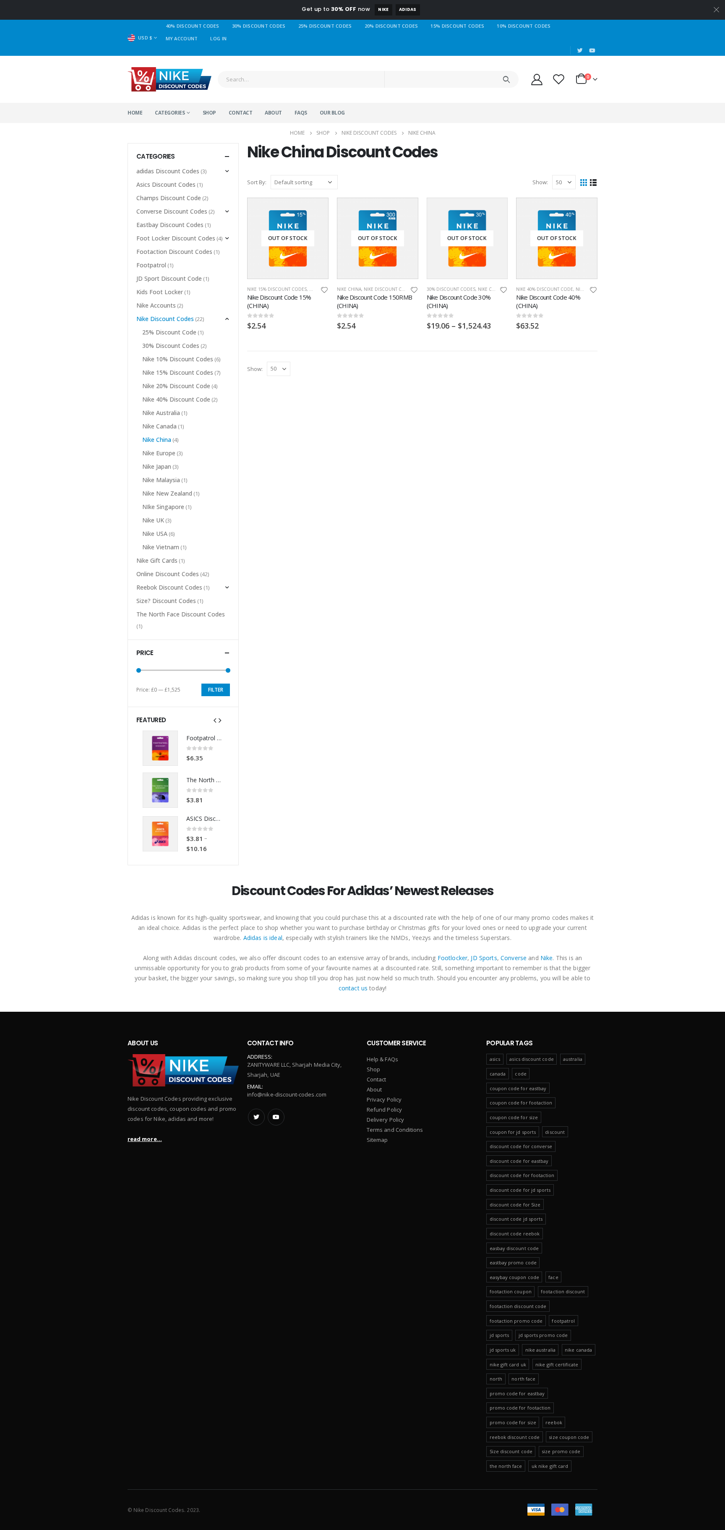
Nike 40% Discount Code (544, 289)
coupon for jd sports (513, 1132)
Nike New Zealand (167, 493)
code (520, 1073)
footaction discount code (518, 1306)
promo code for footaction (520, 1408)
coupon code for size (514, 1117)
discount (555, 1132)
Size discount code (511, 1451)
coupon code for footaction (521, 1102)
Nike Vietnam (160, 547)
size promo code (561, 1451)
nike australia (540, 1350)
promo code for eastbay (517, 1393)
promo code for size (513, 1422)
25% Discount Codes (325, 26)
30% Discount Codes (259, 26)
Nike (383, 9)
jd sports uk (503, 1350)
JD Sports (484, 958)
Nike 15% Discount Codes (277, 289)
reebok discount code (515, 1437)
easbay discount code (514, 1248)
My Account (182, 38)
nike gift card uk (508, 1364)
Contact (241, 112)
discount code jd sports (516, 1219)
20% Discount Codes (391, 26)
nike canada (578, 1350)
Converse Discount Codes (171, 211)
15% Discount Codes (457, 26)
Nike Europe (158, 453)
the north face (506, 1466)
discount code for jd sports (520, 1190)
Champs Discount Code (168, 198)
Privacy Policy (384, 1099)
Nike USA (154, 534)
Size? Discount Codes (166, 601)
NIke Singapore (163, 507)
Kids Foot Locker (159, 292)
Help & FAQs (382, 1059)
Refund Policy (384, 1109)
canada (498, 1073)
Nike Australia (161, 413)
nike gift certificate (556, 1364)
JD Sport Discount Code (169, 278)
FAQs (301, 112)
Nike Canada (159, 426)
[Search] (506, 79)
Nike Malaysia (161, 480)
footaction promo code (516, 1321)
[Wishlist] (559, 79)
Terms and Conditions (395, 1129)
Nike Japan (156, 466)
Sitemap (377, 1140)
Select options (493, 211)
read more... (145, 1139)
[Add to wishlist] (324, 289)
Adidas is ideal (262, 938)
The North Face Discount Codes (180, 614)
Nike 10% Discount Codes (177, 359)
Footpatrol (151, 265)
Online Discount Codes (167, 574)
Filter (215, 689)
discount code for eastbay (519, 1161)
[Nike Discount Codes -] (169, 79)
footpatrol (563, 1321)
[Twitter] (580, 50)
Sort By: (256, 182)
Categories (170, 112)
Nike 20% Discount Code (176, 386)
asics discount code (531, 1059)
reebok (553, 1422)
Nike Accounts (156, 305)
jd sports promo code (543, 1335)
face (553, 1277)
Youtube (276, 1117)
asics (495, 1059)
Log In (218, 38)
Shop (209, 112)
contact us (353, 988)
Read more (314, 211)
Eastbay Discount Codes (169, 225)
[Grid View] (584, 182)
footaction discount (563, 1291)
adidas (408, 9)
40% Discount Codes (192, 26)
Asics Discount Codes (166, 184)
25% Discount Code (169, 332)
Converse (514, 958)
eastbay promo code (513, 1262)
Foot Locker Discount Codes (175, 238)
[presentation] (215, 719)
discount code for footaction (522, 1175)
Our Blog (332, 112)
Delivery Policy (385, 1119)
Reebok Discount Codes (169, 587)
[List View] (593, 182)
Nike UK (153, 520)
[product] (160, 748)
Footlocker (452, 958)
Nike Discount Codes (389, 289)
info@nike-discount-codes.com (286, 1094)
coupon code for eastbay (518, 1088)
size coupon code (569, 1437)
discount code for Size (515, 1204)
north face (523, 1379)
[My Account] (536, 79)
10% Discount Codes (523, 26)
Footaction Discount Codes (174, 252)
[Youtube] (592, 50)
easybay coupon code (514, 1277)
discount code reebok (515, 1233)
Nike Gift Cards (156, 560)
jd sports (499, 1335)
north (496, 1379)
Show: (540, 182)
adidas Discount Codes (167, 171)
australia (572, 1059)
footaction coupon (511, 1291)
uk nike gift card (550, 1466)
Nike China (349, 289)
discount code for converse (521, 1146)
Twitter (256, 1117)
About (273, 112)
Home (135, 112)
